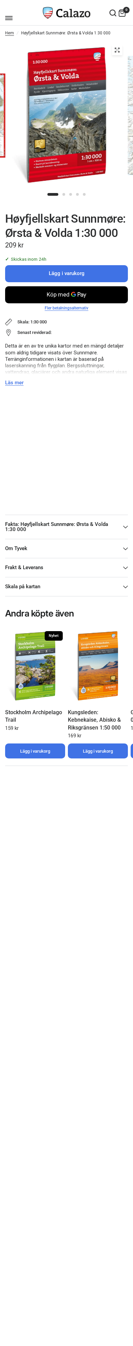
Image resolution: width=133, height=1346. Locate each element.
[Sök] (113, 13)
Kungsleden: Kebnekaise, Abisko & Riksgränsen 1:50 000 (94, 720)
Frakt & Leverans (24, 567)
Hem (9, 33)
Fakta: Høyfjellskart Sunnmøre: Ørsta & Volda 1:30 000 (56, 526)
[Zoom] (117, 50)
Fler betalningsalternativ (66, 308)
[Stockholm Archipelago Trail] (35, 666)
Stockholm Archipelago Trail (33, 716)
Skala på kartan (22, 586)
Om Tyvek (16, 548)
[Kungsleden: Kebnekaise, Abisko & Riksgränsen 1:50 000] (98, 666)
